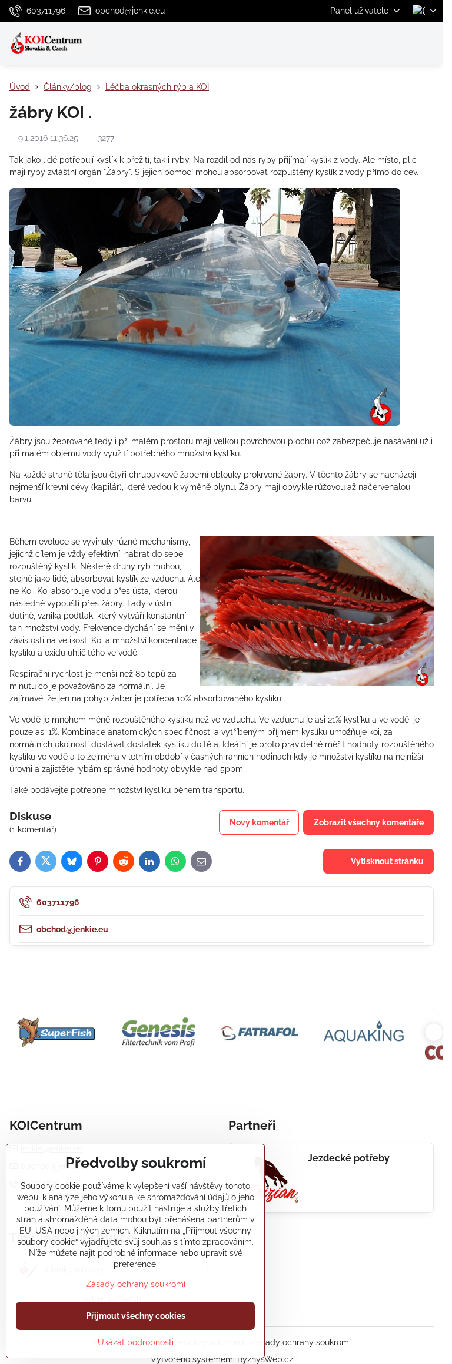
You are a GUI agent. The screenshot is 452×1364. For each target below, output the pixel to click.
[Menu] (429, 43)
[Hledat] (372, 43)
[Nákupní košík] (401, 43)
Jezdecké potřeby (349, 1158)
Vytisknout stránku (386, 861)
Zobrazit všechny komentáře (369, 822)
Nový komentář (259, 822)
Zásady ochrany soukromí (301, 1342)
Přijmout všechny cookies (135, 1316)
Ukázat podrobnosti (136, 1342)
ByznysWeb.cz (265, 1359)
